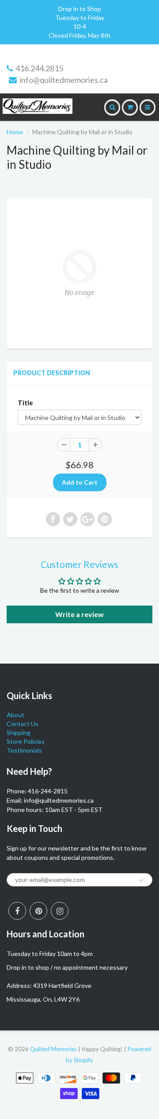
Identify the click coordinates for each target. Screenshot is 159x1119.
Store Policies (26, 741)
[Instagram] (59, 911)
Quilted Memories (53, 1049)
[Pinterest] (38, 911)
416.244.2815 (39, 68)
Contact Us (22, 723)
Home (15, 132)
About (15, 715)
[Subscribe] (141, 880)
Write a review (79, 614)
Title (25, 403)
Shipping (18, 732)
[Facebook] (17, 911)
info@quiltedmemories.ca (63, 80)
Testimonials (24, 750)
